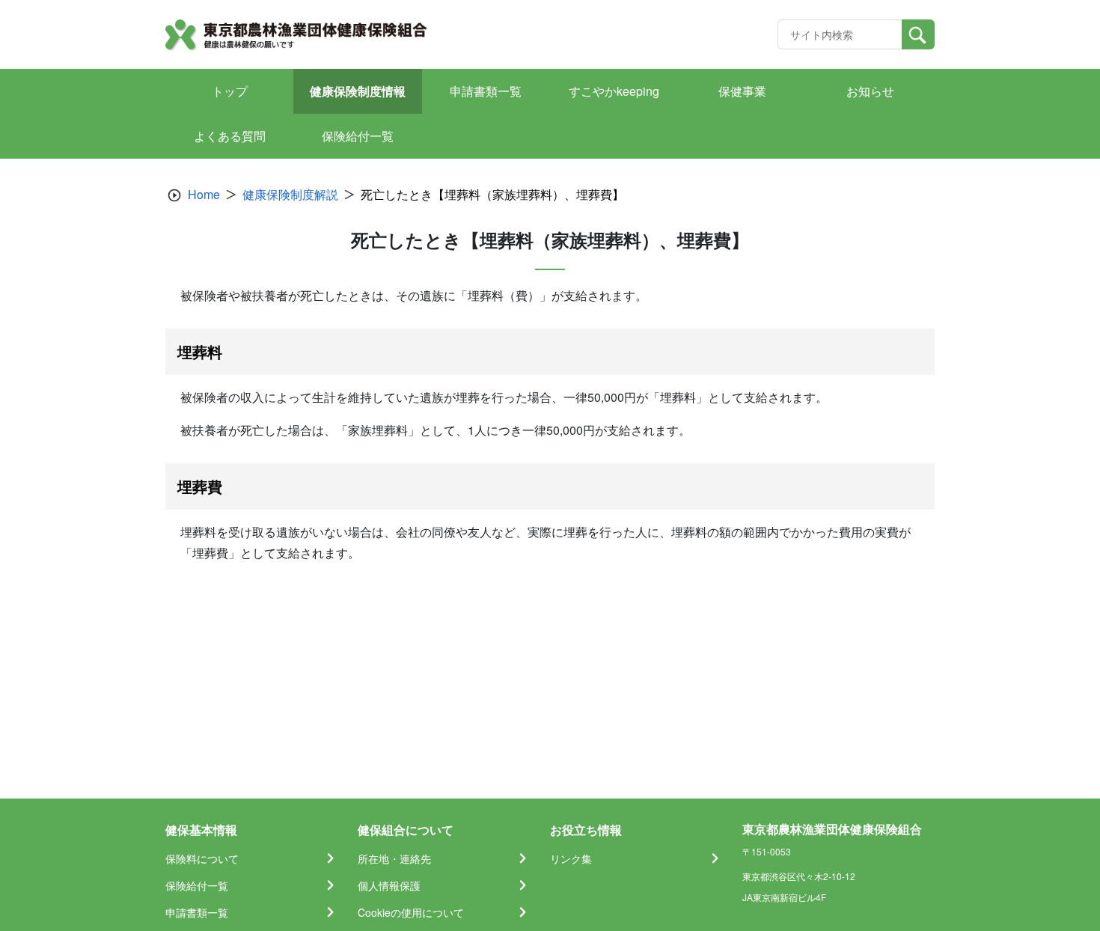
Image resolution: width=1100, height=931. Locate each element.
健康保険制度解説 (290, 194)
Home (204, 194)
